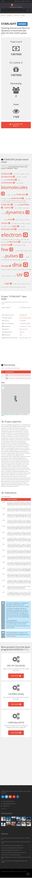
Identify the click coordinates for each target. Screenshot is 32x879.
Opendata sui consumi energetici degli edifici (12, 848)
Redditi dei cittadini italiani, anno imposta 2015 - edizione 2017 (15, 838)
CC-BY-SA (22, 414)
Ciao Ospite (18, 1)
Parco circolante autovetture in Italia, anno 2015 (13, 852)
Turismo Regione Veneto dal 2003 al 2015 (11, 850)
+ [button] (3, 386)
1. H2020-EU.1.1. (24, 326)
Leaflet (2, 414)
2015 (21, 335)
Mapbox (2, 415)
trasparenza (10, 15)
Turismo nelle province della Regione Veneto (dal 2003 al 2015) (15, 842)
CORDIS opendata (11, 636)
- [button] (3, 388)
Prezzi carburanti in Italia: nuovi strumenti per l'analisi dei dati (16, 858)
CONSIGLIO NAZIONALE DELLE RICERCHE (20, 378)
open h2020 (16, 15)
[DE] (26, 315)
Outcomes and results (17, 125)
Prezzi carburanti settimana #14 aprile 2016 (12, 845)
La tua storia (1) (26, 1)
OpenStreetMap (12, 414)
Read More (15, 676)
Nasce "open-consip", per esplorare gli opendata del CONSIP (14, 861)
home (4, 15)
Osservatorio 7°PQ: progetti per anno (11, 855)
